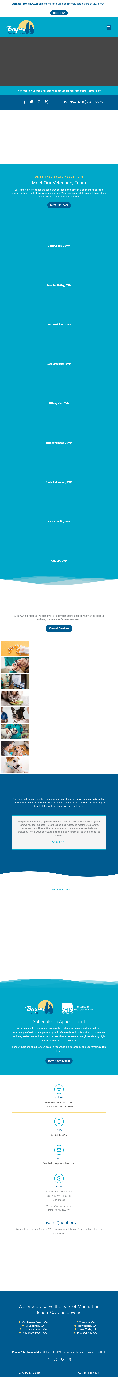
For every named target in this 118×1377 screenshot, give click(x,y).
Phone (15, 1258)
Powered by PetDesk (95, 1352)
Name (16, 1241)
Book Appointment (59, 1060)
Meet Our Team (59, 205)
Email (15, 1254)
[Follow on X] (46, 102)
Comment (17, 1269)
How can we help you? (24, 1265)
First (37, 1246)
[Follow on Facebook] (25, 102)
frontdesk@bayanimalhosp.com (59, 1163)
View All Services (59, 628)
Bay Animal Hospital (24, 140)
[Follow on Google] (39, 102)
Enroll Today (59, 12)
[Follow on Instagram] (32, 102)
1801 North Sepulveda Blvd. (59, 1102)
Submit (20, 1275)
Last (37, 1250)
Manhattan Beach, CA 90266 (59, 1106)
